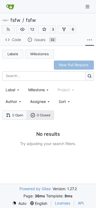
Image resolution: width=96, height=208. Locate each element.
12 (32, 29)
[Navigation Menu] (88, 6)
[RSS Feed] (8, 29)
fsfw (15, 20)
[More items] (89, 40)
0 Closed (43, 115)
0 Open (17, 115)
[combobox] (12, 90)
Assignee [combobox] (38, 101)
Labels (12, 54)
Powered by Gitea (35, 188)
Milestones (39, 54)
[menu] (64, 101)
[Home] (10, 6)
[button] (22, 29)
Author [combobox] (11, 101)
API (81, 203)
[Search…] (89, 76)
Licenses (62, 203)
